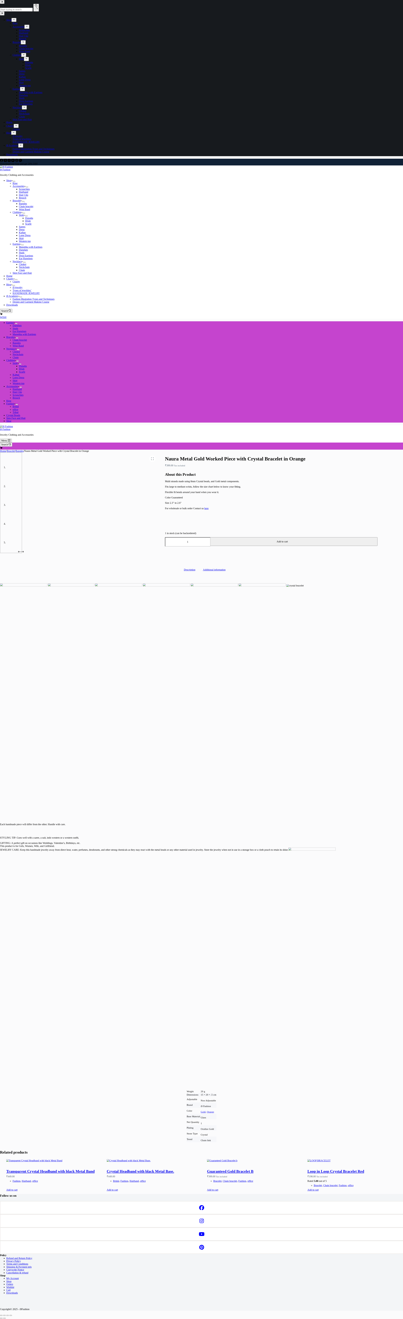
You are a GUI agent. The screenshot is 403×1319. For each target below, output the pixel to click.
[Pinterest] (17, 161)
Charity (10, 278)
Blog (8, 284)
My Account (12, 1278)
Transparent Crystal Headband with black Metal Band (50, 1171)
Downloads (12, 305)
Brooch (22, 197)
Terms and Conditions (17, 1264)
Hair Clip (23, 195)
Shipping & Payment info (19, 1267)
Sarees (22, 226)
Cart (8, 1290)
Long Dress (25, 235)
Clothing (17, 212)
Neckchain (24, 267)
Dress (22, 229)
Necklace (17, 261)
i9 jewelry (18, 287)
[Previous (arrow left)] (1, 1318)
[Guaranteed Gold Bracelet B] (255, 1160)
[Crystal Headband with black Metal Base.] (154, 1160)
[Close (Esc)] (10, 1315)
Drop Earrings (26, 255)
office (15, 409)
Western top (25, 241)
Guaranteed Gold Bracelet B (230, 1171)
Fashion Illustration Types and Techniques (33, 299)
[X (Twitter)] (6, 161)
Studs (21, 252)
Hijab (28, 221)
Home (9, 276)
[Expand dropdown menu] (14, 181)
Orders (9, 1284)
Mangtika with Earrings (30, 247)
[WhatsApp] (20, 161)
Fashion (10, 403)
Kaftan (22, 232)
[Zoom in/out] (1, 1315)
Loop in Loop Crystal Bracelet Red (335, 1171)
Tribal (15, 412)
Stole (21, 215)
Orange (210, 1112)
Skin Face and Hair (22, 273)
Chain (22, 270)
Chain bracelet (26, 206)
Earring (16, 244)
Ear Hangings (26, 258)
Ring (15, 183)
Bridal (16, 406)
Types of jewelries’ (22, 290)
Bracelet (17, 200)
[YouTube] (13, 161)
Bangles (23, 203)
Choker (22, 264)
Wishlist (10, 1287)
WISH (3, 317)
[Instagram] (9, 161)
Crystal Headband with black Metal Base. (140, 1171)
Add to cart (282, 541)
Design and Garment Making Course (31, 302)
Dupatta (29, 218)
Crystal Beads (13, 415)
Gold (203, 1112)
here (206, 508)
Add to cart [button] (11, 1189)
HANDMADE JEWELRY (26, 293)
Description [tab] (189, 569)
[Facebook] (2, 161)
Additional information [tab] (214, 569)
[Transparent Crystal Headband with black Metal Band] (54, 1160)
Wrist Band (24, 209)
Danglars (23, 249)
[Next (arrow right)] (4, 1318)
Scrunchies (24, 189)
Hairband (23, 192)
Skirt (21, 238)
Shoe (8, 421)
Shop (8, 180)
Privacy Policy (13, 1261)
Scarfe (28, 224)
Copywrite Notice (15, 1269)
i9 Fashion (5, 169)
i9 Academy (12, 296)
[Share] (7, 1315)
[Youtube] (201, 1234)
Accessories (18, 186)
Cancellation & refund (17, 1272)
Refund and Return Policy (19, 1258)
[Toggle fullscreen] (4, 1315)
